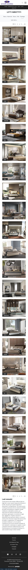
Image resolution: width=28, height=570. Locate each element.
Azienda (14, 537)
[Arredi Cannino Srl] (7, 3)
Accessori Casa (14, 544)
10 (24, 24)
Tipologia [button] (22, 16)
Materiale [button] (9, 16)
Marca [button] (4, 16)
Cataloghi (14, 546)
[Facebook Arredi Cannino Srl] (16, 554)
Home (6, 6)
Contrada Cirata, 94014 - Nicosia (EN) (13, 561)
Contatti (14, 549)
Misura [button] (14, 16)
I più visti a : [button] (14, 20)
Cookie (6, 569)
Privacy (2, 569)
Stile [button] (18, 16)
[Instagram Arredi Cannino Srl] (20, 554)
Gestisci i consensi (13, 569)
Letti (19, 6)
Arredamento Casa (12, 6)
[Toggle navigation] (25, 3)
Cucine (14, 540)
